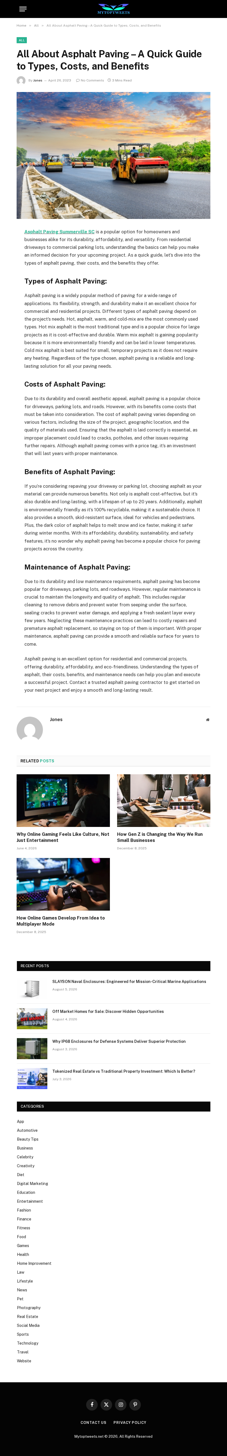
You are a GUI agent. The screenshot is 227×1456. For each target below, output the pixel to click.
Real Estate (27, 1316)
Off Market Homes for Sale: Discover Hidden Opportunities (108, 1011)
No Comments (92, 80)
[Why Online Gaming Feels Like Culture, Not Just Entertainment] (63, 800)
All (22, 40)
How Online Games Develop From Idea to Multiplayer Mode (61, 921)
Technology (27, 1343)
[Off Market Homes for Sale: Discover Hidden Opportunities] (32, 1018)
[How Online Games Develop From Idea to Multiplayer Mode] (63, 884)
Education (26, 1192)
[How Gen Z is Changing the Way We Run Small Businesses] (163, 800)
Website (24, 1361)
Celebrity (25, 1157)
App (20, 1121)
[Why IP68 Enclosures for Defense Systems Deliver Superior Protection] (32, 1048)
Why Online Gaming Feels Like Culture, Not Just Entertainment (63, 837)
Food (21, 1237)
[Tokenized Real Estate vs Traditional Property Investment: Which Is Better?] (32, 1078)
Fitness (23, 1228)
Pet (20, 1299)
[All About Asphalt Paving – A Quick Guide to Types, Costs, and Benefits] (113, 155)
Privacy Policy (130, 1423)
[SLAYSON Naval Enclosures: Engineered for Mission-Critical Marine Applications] (32, 988)
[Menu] (23, 9)
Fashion (24, 1210)
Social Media (28, 1325)
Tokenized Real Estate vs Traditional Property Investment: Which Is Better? (123, 1071)
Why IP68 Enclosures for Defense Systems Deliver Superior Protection (119, 1041)
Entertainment (30, 1201)
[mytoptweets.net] (113, 9)
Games (23, 1245)
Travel (23, 1352)
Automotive (27, 1130)
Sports (23, 1334)
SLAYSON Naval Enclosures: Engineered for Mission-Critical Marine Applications (129, 981)
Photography (28, 1308)
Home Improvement (34, 1263)
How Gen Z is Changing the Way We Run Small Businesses (160, 837)
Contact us (94, 1423)
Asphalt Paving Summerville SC (59, 231)
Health (23, 1254)
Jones (37, 80)
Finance (24, 1219)
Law (20, 1272)
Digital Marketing (32, 1183)
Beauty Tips (27, 1139)
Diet (20, 1175)
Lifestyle (25, 1281)
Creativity (25, 1166)
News (22, 1290)
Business (25, 1148)
